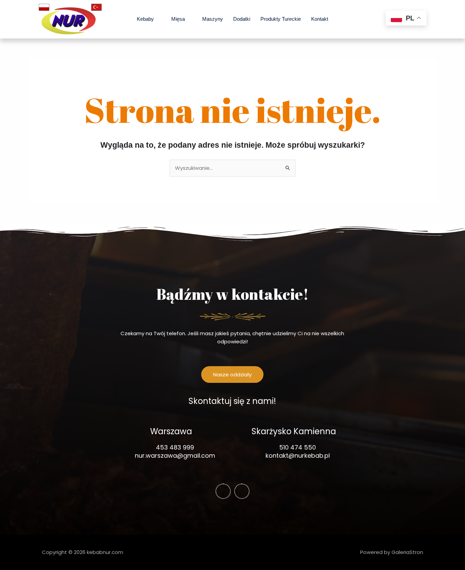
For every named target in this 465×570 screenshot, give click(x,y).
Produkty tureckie (280, 19)
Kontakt (319, 19)
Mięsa (178, 19)
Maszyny (212, 19)
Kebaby (145, 19)
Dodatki (241, 19)
